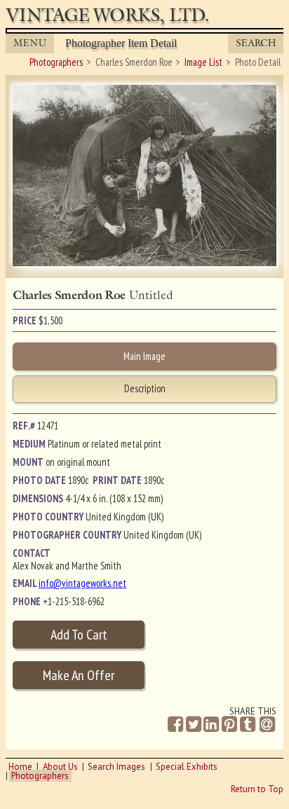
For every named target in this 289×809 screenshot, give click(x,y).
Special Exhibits (186, 767)
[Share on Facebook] (175, 725)
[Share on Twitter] (193, 725)
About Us (60, 767)
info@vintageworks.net (82, 583)
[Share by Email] (267, 726)
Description (145, 388)
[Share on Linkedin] (211, 725)
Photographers (40, 776)
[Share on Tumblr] (247, 725)
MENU (30, 43)
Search (256, 43)
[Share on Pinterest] (229, 725)
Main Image (144, 356)
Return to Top (257, 789)
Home (20, 767)
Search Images (116, 767)
